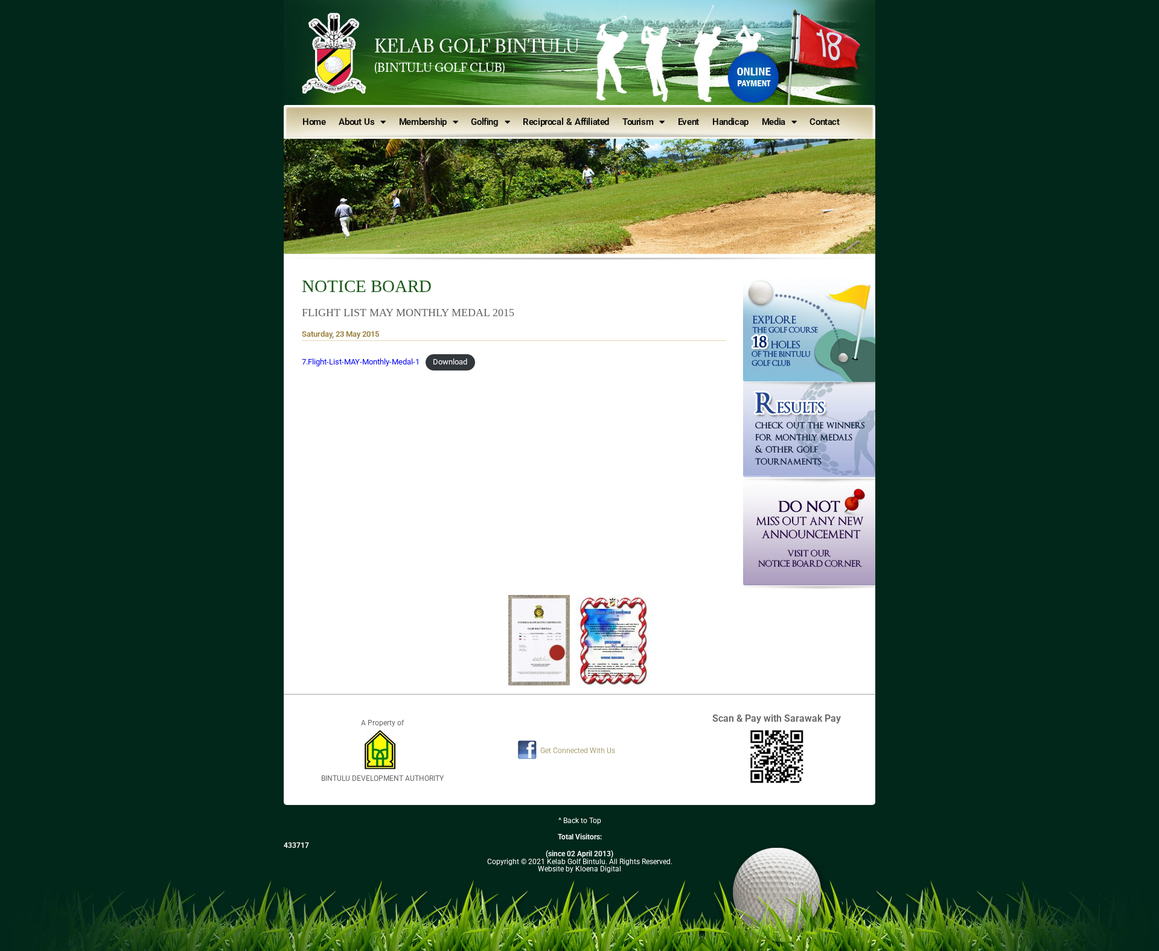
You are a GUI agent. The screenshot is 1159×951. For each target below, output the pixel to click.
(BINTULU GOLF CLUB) (439, 67)
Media (773, 121)
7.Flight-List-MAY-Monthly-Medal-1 (361, 361)
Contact (824, 121)
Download (450, 361)
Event (688, 121)
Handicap (730, 121)
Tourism (637, 121)
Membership (423, 121)
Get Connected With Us (577, 750)
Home (313, 121)
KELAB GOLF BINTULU (477, 45)
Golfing (484, 121)
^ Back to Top (579, 820)
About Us (356, 121)
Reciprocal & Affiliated (566, 121)
